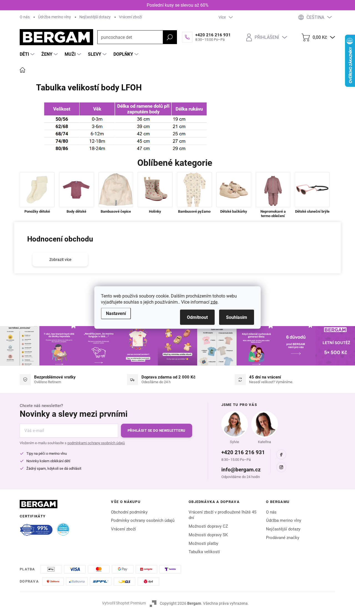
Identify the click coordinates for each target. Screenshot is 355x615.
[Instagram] (281, 467)
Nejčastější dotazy (95, 17)
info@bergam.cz (241, 469)
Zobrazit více (60, 259)
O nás (25, 17)
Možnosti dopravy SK (208, 534)
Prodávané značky (282, 537)
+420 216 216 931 (243, 452)
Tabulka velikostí (204, 551)
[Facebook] (281, 454)
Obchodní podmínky (129, 512)
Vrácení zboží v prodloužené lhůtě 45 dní (222, 515)
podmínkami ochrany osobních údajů (96, 443)
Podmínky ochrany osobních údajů (142, 520)
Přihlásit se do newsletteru (157, 430)
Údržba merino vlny (54, 17)
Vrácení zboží (130, 17)
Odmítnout (197, 317)
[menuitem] (28, 54)
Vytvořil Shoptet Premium (124, 603)
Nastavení (116, 313)
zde (214, 302)
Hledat (170, 37)
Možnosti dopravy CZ (208, 526)
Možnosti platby (203, 543)
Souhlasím (236, 317)
